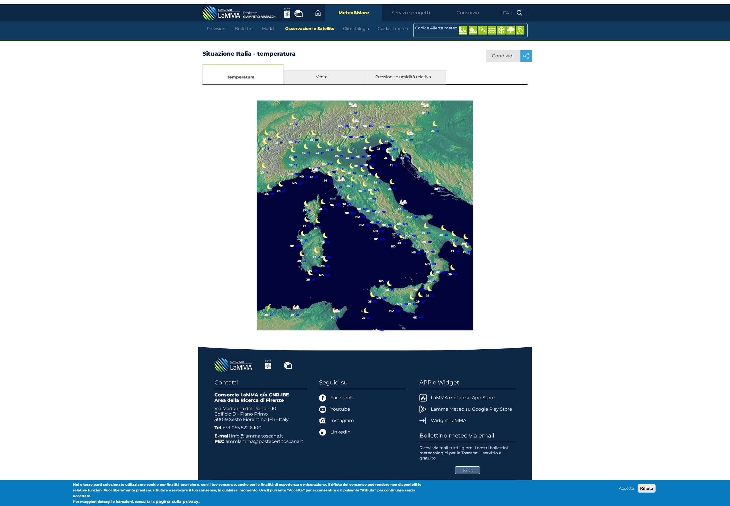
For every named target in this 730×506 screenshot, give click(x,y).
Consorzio (468, 12)
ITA (506, 12)
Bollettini (244, 28)
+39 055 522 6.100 (241, 427)
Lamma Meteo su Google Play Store (471, 409)
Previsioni (216, 28)
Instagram (342, 420)
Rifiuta (646, 488)
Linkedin (340, 432)
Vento (322, 76)
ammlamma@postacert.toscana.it (264, 441)
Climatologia (356, 28)
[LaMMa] (234, 364)
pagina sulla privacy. (178, 501)
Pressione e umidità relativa (403, 76)
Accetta (626, 488)
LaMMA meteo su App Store (463, 397)
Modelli (269, 28)
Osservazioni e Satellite (309, 28)
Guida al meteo (393, 28)
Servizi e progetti (411, 12)
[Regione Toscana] (268, 364)
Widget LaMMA (448, 420)
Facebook (341, 397)
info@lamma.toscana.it (257, 436)
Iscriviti (467, 470)
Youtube (340, 409)
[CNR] (288, 364)
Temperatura (241, 77)
